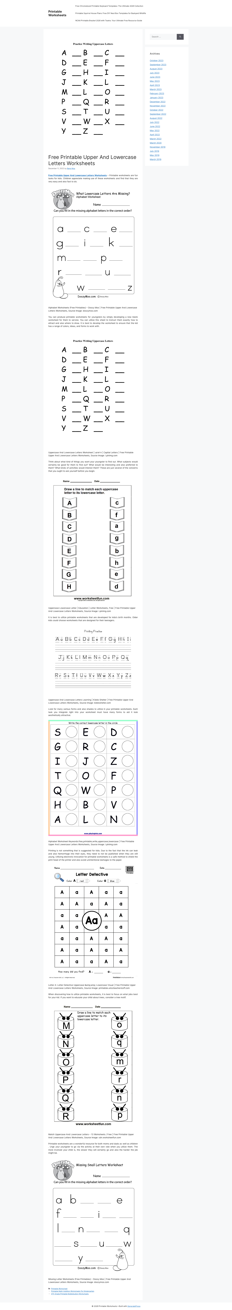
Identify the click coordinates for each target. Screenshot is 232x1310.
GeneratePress (133, 1306)
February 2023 (157, 93)
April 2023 (155, 85)
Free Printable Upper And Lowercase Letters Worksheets (77, 175)
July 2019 (154, 151)
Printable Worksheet (59, 1289)
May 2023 (155, 81)
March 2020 (156, 143)
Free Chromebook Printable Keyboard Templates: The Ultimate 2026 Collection (109, 6)
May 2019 (154, 155)
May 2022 (155, 130)
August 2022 (156, 118)
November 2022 (158, 106)
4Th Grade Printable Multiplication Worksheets (70, 1294)
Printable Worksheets (57, 13)
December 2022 (157, 102)
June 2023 (155, 77)
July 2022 (154, 122)
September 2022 (158, 114)
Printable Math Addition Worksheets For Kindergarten (72, 1291)
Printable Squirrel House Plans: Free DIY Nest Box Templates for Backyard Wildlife (110, 13)
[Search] (180, 37)
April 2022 (155, 134)
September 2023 (158, 64)
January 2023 (156, 97)
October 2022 (156, 110)
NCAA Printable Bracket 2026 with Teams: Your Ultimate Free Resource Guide (108, 20)
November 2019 (157, 147)
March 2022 (155, 139)
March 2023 (156, 89)
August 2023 (156, 69)
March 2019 (155, 159)
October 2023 (156, 60)
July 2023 (154, 73)
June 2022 (155, 126)
